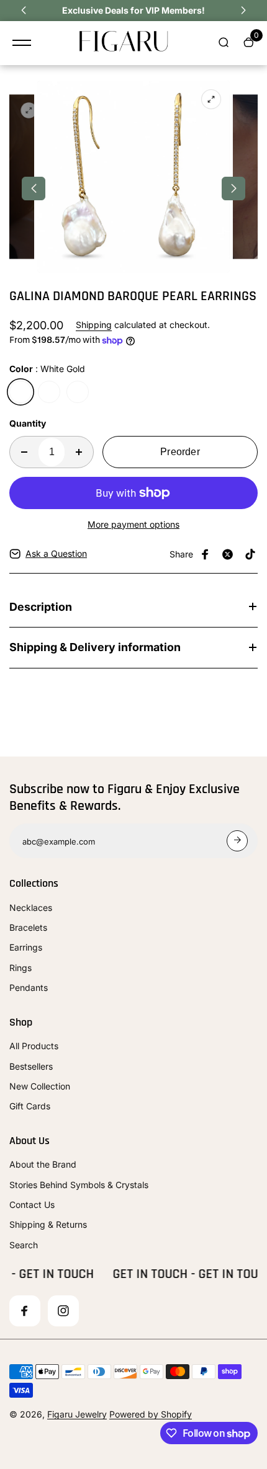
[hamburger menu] (21, 43)
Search (23, 1245)
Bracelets (28, 927)
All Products (33, 1046)
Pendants (28, 987)
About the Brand (42, 1164)
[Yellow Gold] (49, 392)
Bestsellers (31, 1066)
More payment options (133, 524)
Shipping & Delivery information (95, 647)
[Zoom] (29, 110)
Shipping (94, 324)
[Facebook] (205, 554)
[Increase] (79, 452)
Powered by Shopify (150, 1414)
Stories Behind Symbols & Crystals (78, 1184)
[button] (24, 10)
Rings (20, 967)
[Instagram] (63, 1310)
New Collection (39, 1086)
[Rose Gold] (77, 392)
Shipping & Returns (48, 1224)
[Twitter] (227, 554)
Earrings (25, 947)
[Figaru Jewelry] (124, 43)
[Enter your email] (237, 840)
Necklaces (30, 907)
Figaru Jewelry (77, 1414)
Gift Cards (29, 1106)
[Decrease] (24, 452)
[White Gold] (20, 392)
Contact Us (32, 1204)
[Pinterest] (250, 554)
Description (40, 606)
